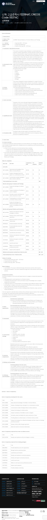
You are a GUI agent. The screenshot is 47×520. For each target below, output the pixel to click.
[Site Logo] (8, 4)
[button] (43, 4)
